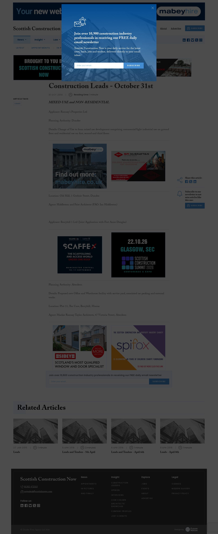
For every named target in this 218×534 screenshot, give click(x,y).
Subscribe (133, 65)
